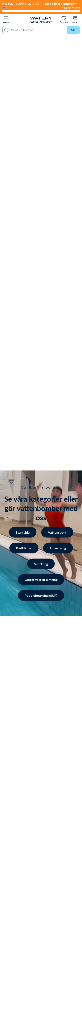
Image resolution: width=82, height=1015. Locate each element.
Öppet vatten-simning (41, 579)
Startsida (23, 532)
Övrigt (37, 987)
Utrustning (58, 548)
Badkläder (24, 548)
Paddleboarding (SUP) (41, 595)
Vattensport (57, 532)
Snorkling (41, 564)
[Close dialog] (67, 906)
